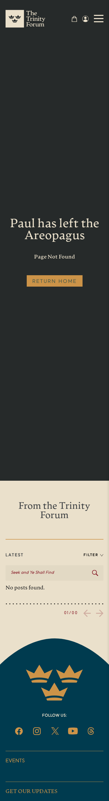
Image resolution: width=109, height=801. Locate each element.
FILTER (91, 555)
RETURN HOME (54, 281)
